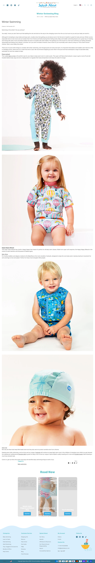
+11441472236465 (63, 545)
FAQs (22, 546)
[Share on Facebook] (69, 462)
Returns (23, 539)
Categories (6, 533)
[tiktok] (18, 5)
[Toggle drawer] (4, 5)
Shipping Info (24, 537)
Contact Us (61, 542)
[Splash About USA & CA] (47, 5)
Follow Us (79, 533)
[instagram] (11, 5)
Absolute (48, 561)
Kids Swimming (7, 541)
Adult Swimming (7, 544)
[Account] (88, 5)
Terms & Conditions (36, 561)
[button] (77, 462)
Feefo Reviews (24, 554)
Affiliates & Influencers (45, 541)
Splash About (44, 533)
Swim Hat (4, 448)
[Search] (85, 5)
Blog (22, 551)
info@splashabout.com (63, 548)
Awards (41, 539)
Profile (59, 539)
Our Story (42, 537)
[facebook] (7, 5)
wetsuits (38, 452)
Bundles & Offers (7, 549)
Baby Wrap (5, 254)
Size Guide (23, 544)
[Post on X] (71, 462)
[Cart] (91, 5)
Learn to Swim (6, 539)
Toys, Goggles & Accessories (10, 546)
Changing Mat (22, 454)
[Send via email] (74, 462)
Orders (59, 537)
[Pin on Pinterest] (72, 462)
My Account (61, 533)
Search (41, 548)
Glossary (23, 549)
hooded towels (78, 454)
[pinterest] (15, 5)
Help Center (6, 551)
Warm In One (11, 56)
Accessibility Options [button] (45, 551)
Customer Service (26, 533)
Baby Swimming (7, 537)
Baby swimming (22, 464)
